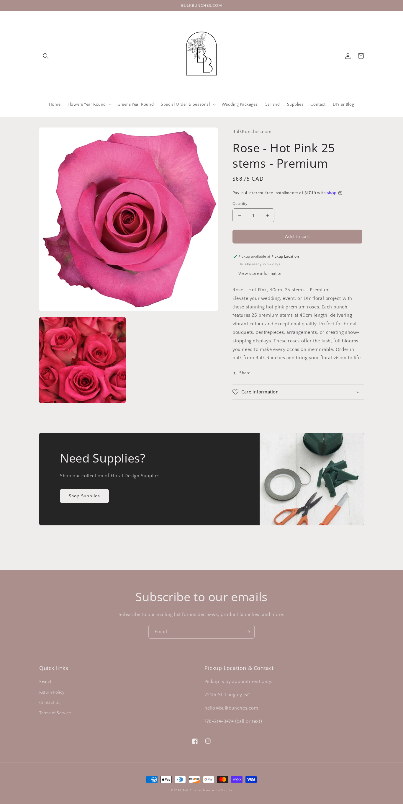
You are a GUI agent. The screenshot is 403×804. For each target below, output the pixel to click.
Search (46, 681)
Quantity (240, 204)
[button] (45, 56)
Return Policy (52, 692)
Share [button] (244, 373)
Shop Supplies (84, 496)
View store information (260, 273)
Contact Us (49, 702)
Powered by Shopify (217, 790)
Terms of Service (55, 713)
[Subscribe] (247, 632)
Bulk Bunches (192, 790)
